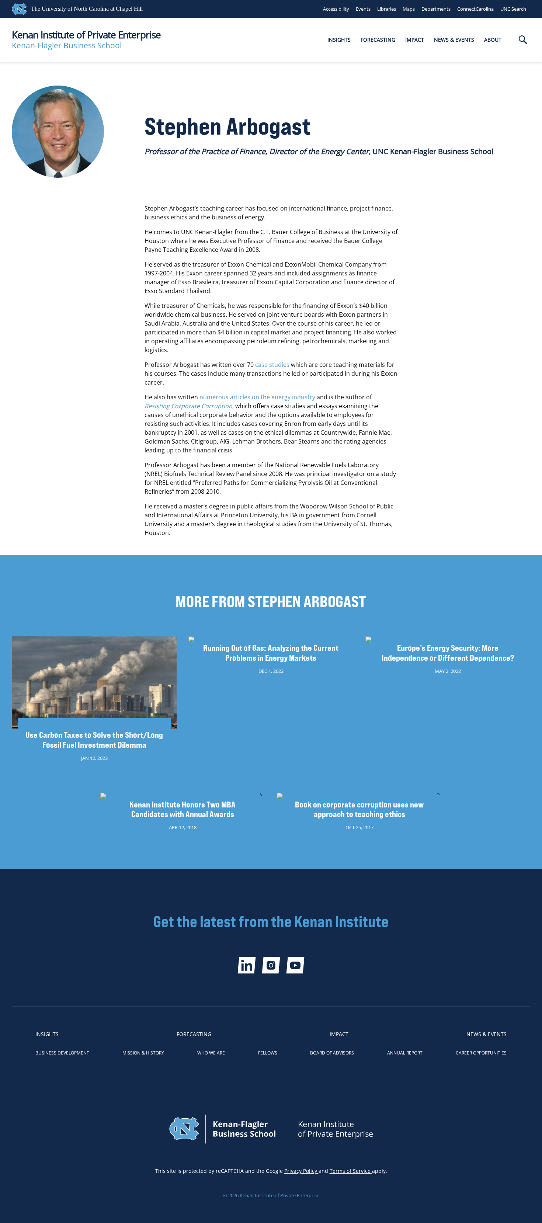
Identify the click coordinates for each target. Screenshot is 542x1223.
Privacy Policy (301, 1170)
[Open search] (522, 40)
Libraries (386, 9)
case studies (272, 365)
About (492, 39)
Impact (414, 39)
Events (363, 9)
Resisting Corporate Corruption (188, 406)
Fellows (267, 1053)
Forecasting (378, 39)
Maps (409, 9)
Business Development (62, 1053)
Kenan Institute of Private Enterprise (86, 34)
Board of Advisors (332, 1053)
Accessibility (336, 9)
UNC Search (513, 9)
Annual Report (405, 1053)
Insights (339, 39)
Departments (436, 9)
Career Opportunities (481, 1053)
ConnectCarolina (475, 9)
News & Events (454, 39)
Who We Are (211, 1053)
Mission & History (143, 1053)
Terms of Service (351, 1170)
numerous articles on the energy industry (257, 397)
